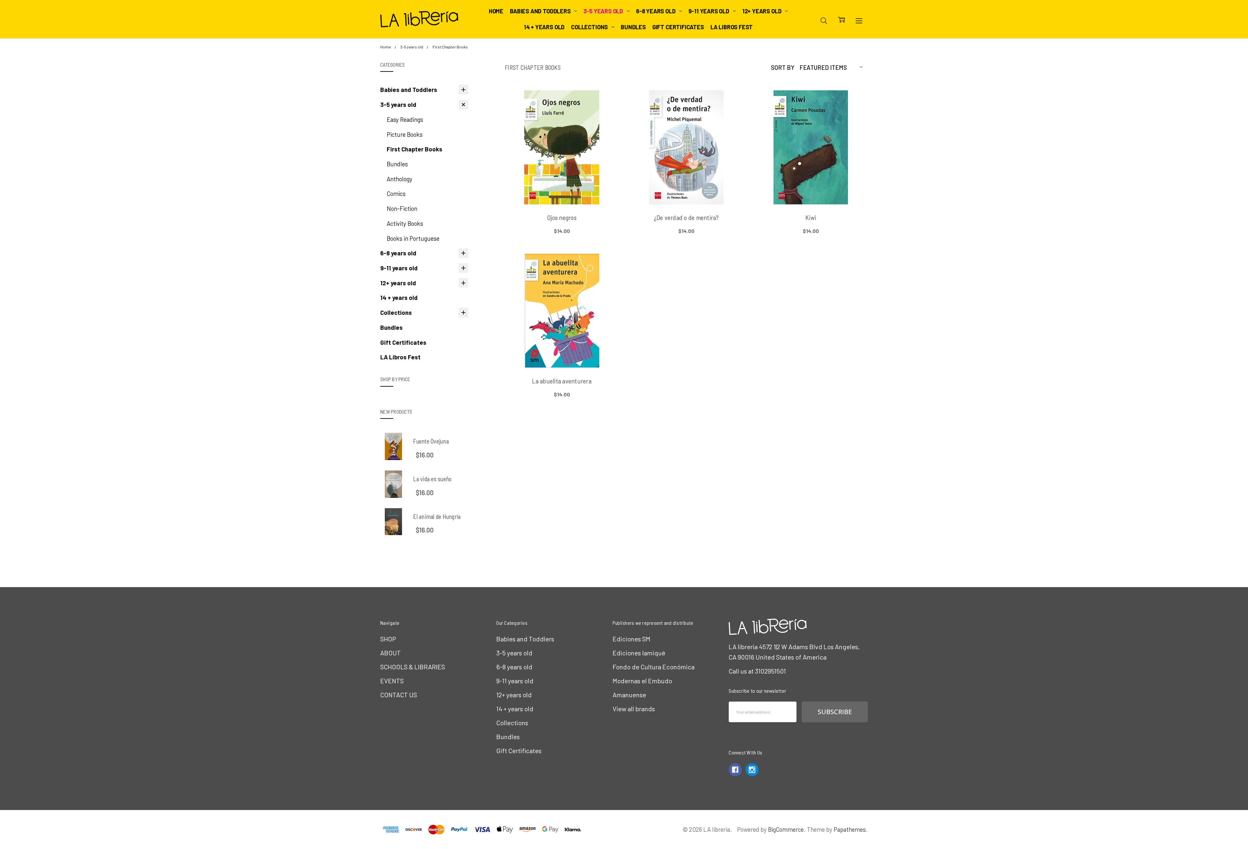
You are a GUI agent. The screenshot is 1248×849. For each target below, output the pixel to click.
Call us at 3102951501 (757, 671)
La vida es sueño (432, 478)
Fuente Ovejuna (431, 441)
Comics (396, 193)
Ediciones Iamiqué (639, 653)
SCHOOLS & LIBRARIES (412, 667)
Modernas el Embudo (642, 681)
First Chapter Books (414, 149)
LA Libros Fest (731, 27)
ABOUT (390, 653)
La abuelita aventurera (562, 381)
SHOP (388, 639)
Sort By (782, 67)
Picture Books (404, 134)
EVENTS (392, 681)
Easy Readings (405, 119)
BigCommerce (786, 829)
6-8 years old (656, 11)
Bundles (633, 27)
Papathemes (850, 829)
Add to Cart (561, 171)
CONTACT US (398, 695)
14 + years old (544, 27)
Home (496, 11)
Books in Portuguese (413, 238)
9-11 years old (709, 11)
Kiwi (810, 217)
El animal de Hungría (437, 516)
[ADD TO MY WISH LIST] (603, 117)
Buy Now (562, 187)
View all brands (634, 709)
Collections (590, 27)
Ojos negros (562, 217)
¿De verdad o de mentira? (686, 217)
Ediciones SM (631, 639)
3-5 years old (603, 11)
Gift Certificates (678, 27)
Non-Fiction (402, 208)
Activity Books (405, 223)
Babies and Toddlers (541, 11)
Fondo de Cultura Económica (654, 667)
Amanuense (629, 695)
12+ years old (762, 11)
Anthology (399, 179)
